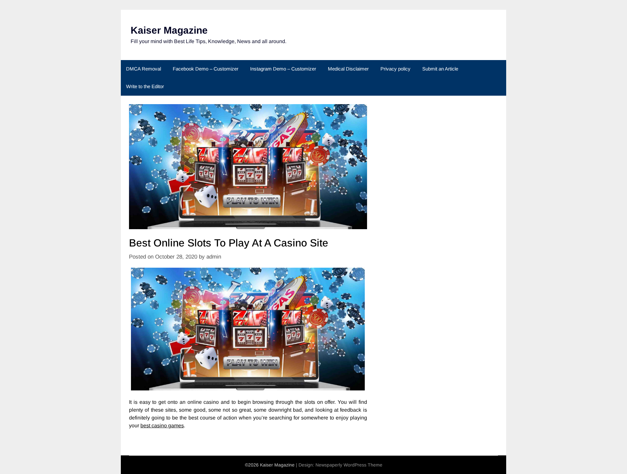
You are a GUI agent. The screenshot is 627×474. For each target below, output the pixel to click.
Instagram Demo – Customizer (283, 68)
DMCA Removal (143, 68)
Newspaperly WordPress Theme (348, 464)
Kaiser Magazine (169, 30)
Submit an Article (440, 68)
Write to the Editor (145, 86)
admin (213, 257)
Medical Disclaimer (348, 68)
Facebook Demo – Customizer (205, 68)
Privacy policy (395, 68)
